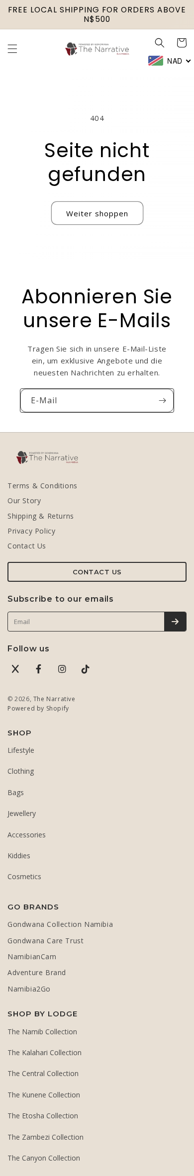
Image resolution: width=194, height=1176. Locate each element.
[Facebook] (39, 669)
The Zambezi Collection (45, 1137)
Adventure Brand (36, 972)
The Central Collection (43, 1073)
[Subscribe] (175, 621)
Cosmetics (24, 876)
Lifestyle (20, 750)
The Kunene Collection (43, 1094)
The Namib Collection (42, 1031)
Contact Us (26, 545)
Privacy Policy (31, 531)
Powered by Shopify (38, 708)
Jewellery (21, 813)
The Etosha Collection (42, 1115)
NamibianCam (32, 956)
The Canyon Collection (43, 1158)
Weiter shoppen (97, 213)
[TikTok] (86, 669)
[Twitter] (15, 669)
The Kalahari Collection (44, 1052)
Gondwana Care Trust (45, 940)
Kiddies (18, 855)
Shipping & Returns (40, 516)
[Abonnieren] (162, 400)
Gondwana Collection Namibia (60, 924)
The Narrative (54, 699)
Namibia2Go (29, 989)
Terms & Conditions (42, 485)
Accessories (26, 834)
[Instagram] (62, 669)
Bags (15, 792)
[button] (12, 49)
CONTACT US (97, 572)
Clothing (20, 771)
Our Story (24, 500)
